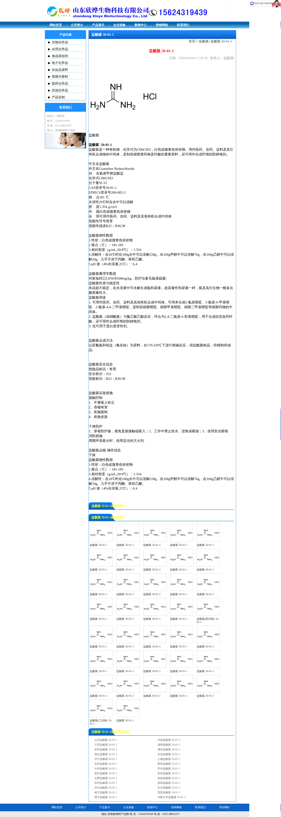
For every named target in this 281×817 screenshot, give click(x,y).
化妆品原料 (60, 70)
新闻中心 (141, 25)
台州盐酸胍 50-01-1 (105, 768)
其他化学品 (60, 90)
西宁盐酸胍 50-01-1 (105, 797)
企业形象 (119, 25)
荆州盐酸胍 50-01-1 (169, 763)
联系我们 (183, 25)
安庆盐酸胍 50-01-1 (105, 763)
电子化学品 (60, 63)
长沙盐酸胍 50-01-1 (169, 787)
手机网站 (224, 807)
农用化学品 (60, 49)
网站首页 (56, 25)
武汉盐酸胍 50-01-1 (105, 787)
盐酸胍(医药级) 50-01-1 (208, 620)
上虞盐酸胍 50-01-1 (169, 759)
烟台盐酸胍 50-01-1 (105, 754)
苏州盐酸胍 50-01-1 (105, 749)
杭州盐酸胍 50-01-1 (169, 773)
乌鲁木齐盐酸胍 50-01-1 (172, 797)
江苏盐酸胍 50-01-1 (105, 744)
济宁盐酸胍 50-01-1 (105, 759)
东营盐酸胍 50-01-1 (169, 754)
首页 (192, 41)
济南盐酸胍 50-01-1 (169, 740)
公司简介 (77, 25)
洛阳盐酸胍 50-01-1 (169, 782)
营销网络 (162, 25)
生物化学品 (60, 42)
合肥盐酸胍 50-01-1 (105, 778)
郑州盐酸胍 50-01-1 (105, 782)
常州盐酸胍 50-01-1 (169, 768)
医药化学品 (60, 83)
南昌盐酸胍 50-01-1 (169, 778)
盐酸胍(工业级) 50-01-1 (101, 722)
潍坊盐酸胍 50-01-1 (169, 749)
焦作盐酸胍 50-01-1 (105, 773)
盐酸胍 (204, 41)
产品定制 (58, 97)
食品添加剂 (60, 56)
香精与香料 (60, 76)
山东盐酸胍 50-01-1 (105, 740)
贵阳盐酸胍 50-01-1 (169, 792)
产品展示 (98, 25)
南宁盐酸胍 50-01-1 (105, 792)
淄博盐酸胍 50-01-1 (169, 744)
